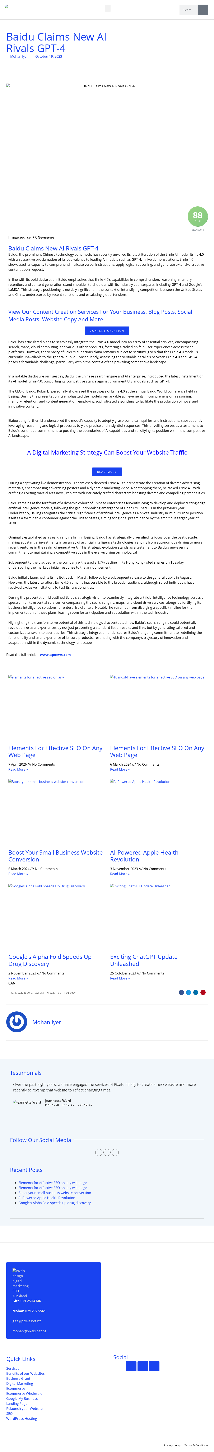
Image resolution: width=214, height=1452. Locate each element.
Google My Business (22, 1398)
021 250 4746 (30, 1301)
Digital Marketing (19, 1383)
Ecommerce (15, 1388)
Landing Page (16, 1403)
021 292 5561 (35, 1311)
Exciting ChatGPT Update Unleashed (144, 960)
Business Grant (18, 1378)
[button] (108, 8)
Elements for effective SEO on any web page (55, 751)
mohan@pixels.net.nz (29, 1331)
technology (66, 992)
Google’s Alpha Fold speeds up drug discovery (50, 960)
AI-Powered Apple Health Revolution (144, 855)
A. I (13, 992)
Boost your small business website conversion (55, 855)
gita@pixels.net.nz (27, 1321)
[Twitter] (107, 1152)
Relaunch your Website (24, 1408)
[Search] (203, 10)
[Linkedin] (115, 1152)
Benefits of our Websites (25, 1373)
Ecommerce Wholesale (24, 1393)
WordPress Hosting (21, 1418)
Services (12, 1368)
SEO (9, 1413)
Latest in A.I (44, 992)
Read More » (18, 769)
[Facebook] (98, 1152)
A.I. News (25, 992)
